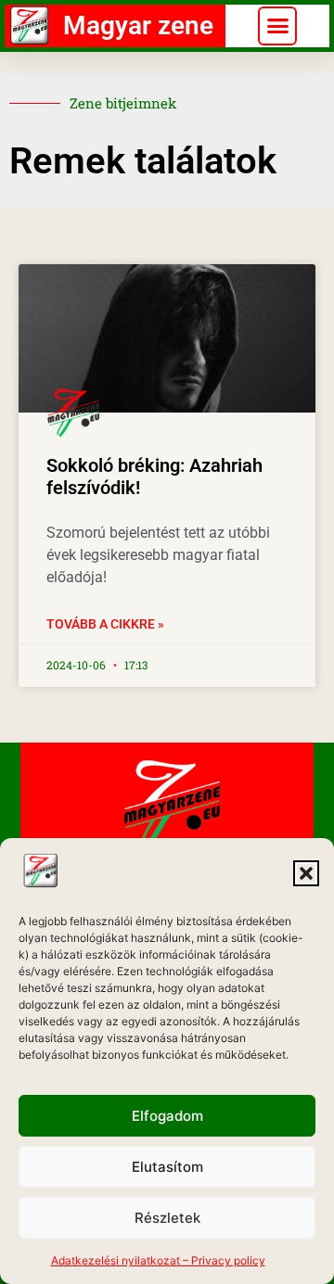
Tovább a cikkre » (105, 624)
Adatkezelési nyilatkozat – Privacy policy (158, 1260)
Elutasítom (167, 1167)
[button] (306, 873)
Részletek (167, 1218)
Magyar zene (138, 25)
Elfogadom (167, 1116)
